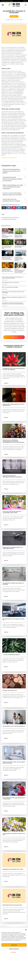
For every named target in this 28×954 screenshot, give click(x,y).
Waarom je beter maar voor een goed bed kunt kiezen (14, 762)
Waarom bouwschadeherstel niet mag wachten (7, 236)
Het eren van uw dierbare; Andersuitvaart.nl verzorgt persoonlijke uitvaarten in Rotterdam (13, 441)
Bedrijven (14, 16)
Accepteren (14, 945)
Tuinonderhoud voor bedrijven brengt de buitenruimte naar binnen (7, 270)
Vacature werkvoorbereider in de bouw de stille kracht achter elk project (20, 271)
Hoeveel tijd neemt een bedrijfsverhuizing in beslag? (14, 200)
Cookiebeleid (13, 952)
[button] (26, 929)
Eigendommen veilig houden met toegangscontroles (12, 548)
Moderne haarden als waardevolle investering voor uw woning (14, 298)
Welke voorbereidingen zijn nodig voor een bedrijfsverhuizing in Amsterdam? (14, 186)
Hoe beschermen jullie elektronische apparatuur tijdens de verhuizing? (14, 179)
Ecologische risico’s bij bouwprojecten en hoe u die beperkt (14, 369)
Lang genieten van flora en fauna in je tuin (14, 834)
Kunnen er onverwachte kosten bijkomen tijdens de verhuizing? (14, 193)
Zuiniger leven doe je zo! (10, 690)
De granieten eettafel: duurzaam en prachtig (13, 583)
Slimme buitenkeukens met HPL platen (20, 247)
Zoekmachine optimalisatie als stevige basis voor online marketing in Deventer (12, 277)
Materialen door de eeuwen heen (12, 905)
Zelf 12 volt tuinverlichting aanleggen (10, 287)
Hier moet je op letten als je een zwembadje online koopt (12, 512)
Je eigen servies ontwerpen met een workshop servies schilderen (19, 259)
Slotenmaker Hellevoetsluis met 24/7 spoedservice (13, 405)
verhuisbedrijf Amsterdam (9, 219)
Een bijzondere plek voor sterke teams (10, 282)
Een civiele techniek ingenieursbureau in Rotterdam (14, 798)
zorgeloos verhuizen (16, 153)
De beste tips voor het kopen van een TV (13, 619)
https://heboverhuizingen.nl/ (9, 157)
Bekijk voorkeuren (14, 949)
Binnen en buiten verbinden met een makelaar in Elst (19, 236)
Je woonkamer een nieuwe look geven (14, 726)
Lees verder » (5, 279)
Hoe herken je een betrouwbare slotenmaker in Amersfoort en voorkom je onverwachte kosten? (13, 303)
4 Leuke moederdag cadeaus (11, 654)
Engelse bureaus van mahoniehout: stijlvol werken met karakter (13, 292)
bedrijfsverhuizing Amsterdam (10, 217)
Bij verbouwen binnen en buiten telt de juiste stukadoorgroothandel (7, 258)
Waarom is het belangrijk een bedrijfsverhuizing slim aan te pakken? (14, 171)
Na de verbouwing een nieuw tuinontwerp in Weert (7, 247)
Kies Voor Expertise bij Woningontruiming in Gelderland (12, 476)
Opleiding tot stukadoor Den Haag (13, 869)
